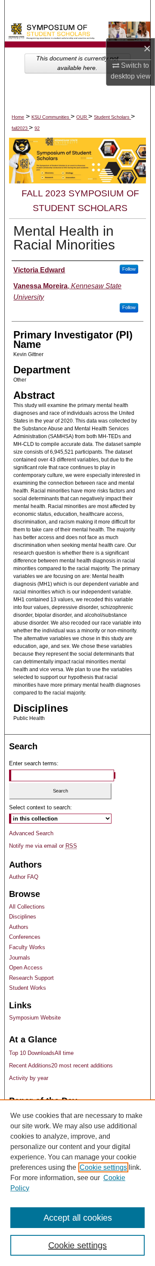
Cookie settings (103, 1167)
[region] (77, 1182)
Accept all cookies (77, 1217)
